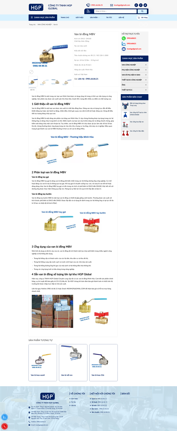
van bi (81, 278)
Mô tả (32, 90)
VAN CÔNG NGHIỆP (44, 24)
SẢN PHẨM (94, 17)
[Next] (68, 53)
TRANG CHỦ (65, 17)
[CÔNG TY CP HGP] (38, 7)
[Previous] (32, 53)
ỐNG (123, 85)
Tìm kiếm (88, 11)
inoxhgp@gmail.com (122, 5)
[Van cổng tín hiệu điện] (125, 133)
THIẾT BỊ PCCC (127, 90)
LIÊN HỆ (121, 17)
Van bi (55, 24)
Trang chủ (32, 24)
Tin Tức (73, 402)
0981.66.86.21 (97, 5)
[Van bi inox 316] (103, 358)
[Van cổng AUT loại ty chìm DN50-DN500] (125, 115)
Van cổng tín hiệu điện (137, 131)
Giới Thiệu (74, 398)
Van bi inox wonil (38, 375)
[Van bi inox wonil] (43, 358)
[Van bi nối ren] (73, 352)
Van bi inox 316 (98, 375)
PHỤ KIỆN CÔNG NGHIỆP (131, 70)
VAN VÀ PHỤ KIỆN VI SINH (131, 75)
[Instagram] (136, 5)
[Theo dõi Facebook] (141, 5)
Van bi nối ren (66, 375)
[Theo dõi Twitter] (145, 5)
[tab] (32, 90)
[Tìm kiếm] (142, 11)
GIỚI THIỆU (79, 17)
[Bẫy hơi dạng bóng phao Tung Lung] (125, 105)
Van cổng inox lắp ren (137, 122)
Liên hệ (73, 405)
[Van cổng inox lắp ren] (125, 124)
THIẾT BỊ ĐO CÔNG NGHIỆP (132, 80)
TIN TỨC (109, 17)
